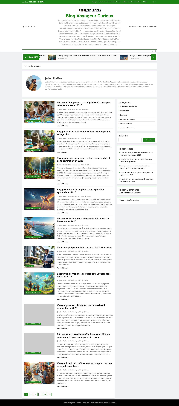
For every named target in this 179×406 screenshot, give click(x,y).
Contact (78, 403)
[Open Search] (152, 51)
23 (45, 394)
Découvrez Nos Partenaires (129, 200)
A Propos (112, 403)
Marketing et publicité (127, 119)
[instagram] (26, 26)
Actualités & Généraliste (128, 106)
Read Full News (62, 126)
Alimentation (124, 111)
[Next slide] (155, 2)
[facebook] (23, 26)
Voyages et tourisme (33, 121)
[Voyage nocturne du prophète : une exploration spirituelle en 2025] (104, 58)
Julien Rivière (63, 109)
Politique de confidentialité (99, 403)
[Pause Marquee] (153, 57)
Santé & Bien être (126, 124)
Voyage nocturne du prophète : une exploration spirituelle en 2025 (124, 2)
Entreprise (29, 266)
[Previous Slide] (152, 2)
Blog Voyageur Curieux (89, 16)
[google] (31, 26)
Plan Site (86, 403)
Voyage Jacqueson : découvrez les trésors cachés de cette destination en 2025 (68, 56)
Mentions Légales (69, 403)
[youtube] (34, 26)
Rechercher (123, 136)
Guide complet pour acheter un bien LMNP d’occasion (84, 247)
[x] (28, 26)
